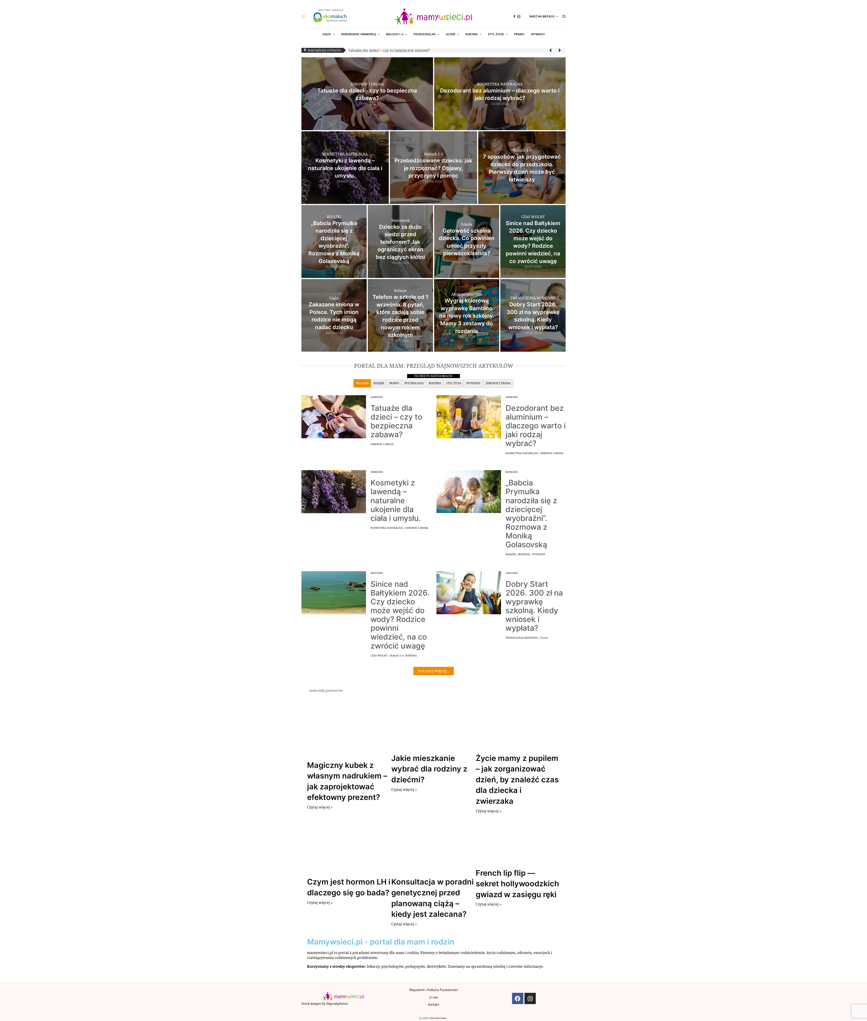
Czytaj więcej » (320, 807)
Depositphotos (337, 1003)
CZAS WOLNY (379, 655)
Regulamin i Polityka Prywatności (433, 990)
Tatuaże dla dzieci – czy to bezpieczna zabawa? (389, 50)
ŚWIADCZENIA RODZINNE (522, 637)
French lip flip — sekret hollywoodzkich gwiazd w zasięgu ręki (517, 883)
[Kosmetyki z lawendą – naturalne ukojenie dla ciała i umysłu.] (333, 491)
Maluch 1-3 (396, 655)
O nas (433, 997)
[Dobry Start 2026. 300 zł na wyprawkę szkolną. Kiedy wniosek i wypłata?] (468, 592)
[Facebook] (517, 998)
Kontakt (433, 1004)
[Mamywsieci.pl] (433, 16)
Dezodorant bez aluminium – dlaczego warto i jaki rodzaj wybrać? (536, 425)
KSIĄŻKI (511, 554)
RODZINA (524, 554)
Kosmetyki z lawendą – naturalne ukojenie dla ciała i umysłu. (396, 500)
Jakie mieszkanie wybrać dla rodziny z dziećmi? (429, 768)
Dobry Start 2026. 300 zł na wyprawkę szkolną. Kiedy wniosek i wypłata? (534, 606)
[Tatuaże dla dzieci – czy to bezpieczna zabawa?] (333, 416)
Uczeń (544, 637)
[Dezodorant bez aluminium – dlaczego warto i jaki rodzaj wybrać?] (468, 416)
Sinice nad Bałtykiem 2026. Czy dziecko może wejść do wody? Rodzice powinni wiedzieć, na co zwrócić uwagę (400, 614)
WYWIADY (538, 554)
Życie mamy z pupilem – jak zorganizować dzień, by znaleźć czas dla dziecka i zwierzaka (517, 779)
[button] (550, 50)
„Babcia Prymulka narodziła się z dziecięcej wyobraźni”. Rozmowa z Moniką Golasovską (531, 513)
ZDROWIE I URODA (382, 444)
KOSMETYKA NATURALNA (522, 453)
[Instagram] (530, 998)
